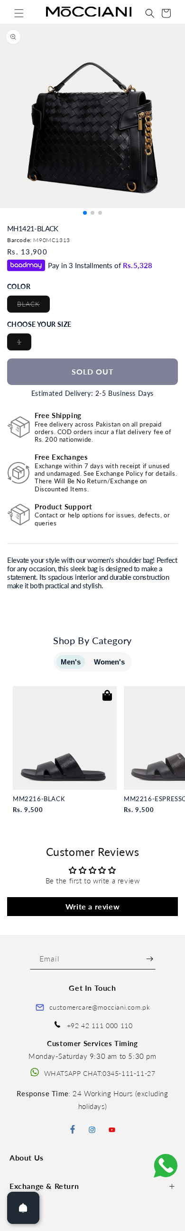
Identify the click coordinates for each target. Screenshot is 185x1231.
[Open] (23, 1208)
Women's (109, 662)
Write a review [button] (92, 906)
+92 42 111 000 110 (100, 1025)
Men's (71, 662)
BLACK (33, 306)
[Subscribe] (150, 959)
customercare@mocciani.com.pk (99, 1007)
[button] (19, 13)
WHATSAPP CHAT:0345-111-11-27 (100, 1073)
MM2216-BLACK (39, 799)
